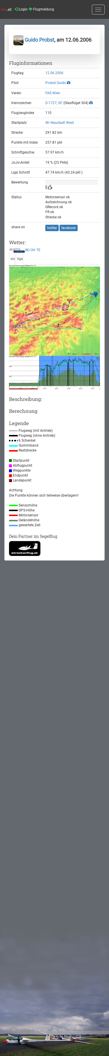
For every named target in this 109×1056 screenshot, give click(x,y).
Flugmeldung (43, 9)
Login (23, 9)
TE (38, 250)
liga (20, 259)
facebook (68, 228)
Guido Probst (39, 40)
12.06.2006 (54, 73)
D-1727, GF (53, 103)
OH (33, 250)
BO (27, 250)
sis (12, 259)
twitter (52, 228)
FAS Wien (52, 93)
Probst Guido (55, 83)
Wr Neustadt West (59, 123)
